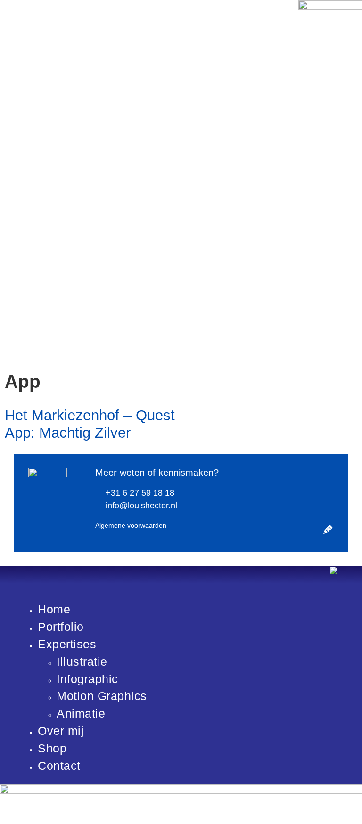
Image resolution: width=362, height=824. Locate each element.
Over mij (61, 731)
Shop (52, 748)
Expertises (67, 644)
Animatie (81, 713)
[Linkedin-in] (314, 516)
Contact (59, 765)
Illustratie (82, 661)
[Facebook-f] (300, 516)
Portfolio (61, 626)
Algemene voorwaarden (130, 525)
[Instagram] (327, 516)
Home (54, 609)
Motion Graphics (102, 696)
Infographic (87, 679)
